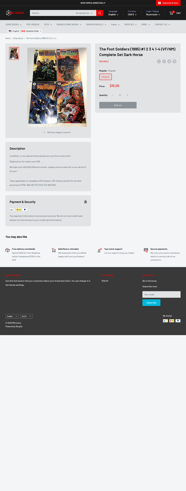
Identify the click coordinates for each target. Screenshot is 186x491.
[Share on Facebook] (159, 61)
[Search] (99, 13)
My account (152, 14)
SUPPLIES (129, 24)
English (10, 316)
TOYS (46, 24)
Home (7, 38)
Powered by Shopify (13, 326)
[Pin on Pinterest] (164, 61)
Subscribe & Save (170, 3)
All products (18, 38)
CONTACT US (161, 24)
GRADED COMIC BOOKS (67, 24)
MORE (144, 24)
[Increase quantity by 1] (127, 95)
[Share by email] (174, 61)
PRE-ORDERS (32, 24)
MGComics (104, 61)
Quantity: (103, 95)
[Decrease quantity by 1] (113, 95)
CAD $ (24, 316)
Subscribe (151, 302)
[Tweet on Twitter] (169, 61)
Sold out (118, 105)
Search (105, 280)
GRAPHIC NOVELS (94, 24)
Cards (114, 24)
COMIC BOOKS (12, 24)
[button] (25, 31)
